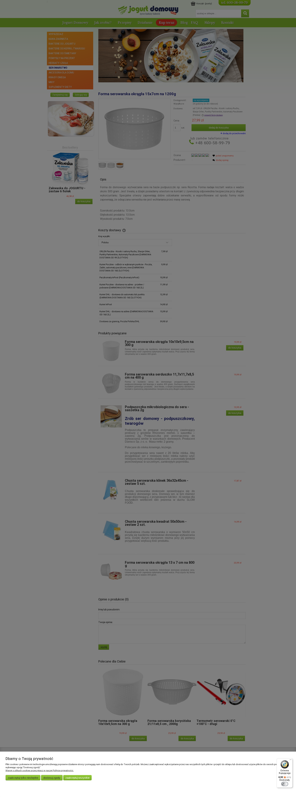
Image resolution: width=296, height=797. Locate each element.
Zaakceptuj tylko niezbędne (23, 777)
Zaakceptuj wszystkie (77, 777)
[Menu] (290, 760)
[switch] (284, 784)
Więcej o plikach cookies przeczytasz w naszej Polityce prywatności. (39, 770)
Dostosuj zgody (51, 777)
